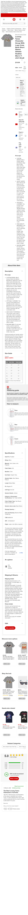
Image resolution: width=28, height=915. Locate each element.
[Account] (20, 19)
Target (3, 28)
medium (20, 70)
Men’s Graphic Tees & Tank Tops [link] (9, 746)
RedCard (21, 11)
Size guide (24, 67)
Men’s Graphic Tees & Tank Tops (14, 31)
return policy (12, 616)
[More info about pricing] (24, 62)
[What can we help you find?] (14, 23)
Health (13, 5)
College (16, 1)
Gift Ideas (14, 7)
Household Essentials (12, 4)
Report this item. (21, 552)
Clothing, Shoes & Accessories (14, 28)
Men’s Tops (10, 30)
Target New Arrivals (5, 1)
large (23, 70)
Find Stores (5, 12)
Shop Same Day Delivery (11, 11)
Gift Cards (18, 7)
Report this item (19, 108)
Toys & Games (7, 6)
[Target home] (14, 19)
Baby (18, 4)
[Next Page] (24, 70)
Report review (16, 808)
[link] (19, 60)
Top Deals (9, 10)
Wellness (16, 5)
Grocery (6, 4)
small (17, 70)
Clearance (15, 9)
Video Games (20, 6)
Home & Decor (12, 2)
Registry (18, 11)
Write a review (14, 778)
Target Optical (8, 9)
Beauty (20, 4)
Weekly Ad (21, 10)
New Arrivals (20, 9)
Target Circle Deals (15, 10)
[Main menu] (4, 19)
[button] (19, 60)
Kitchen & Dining (18, 2)
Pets (11, 5)
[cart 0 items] (24, 19)
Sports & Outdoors (6, 5)
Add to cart (18, 77)
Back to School (12, 1)
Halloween (20, 1)
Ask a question (10, 628)
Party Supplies (10, 7)
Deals (12, 9)
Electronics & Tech (14, 6)
